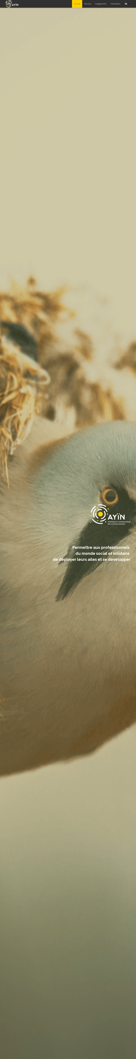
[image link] (12, 3)
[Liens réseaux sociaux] (126, 4)
